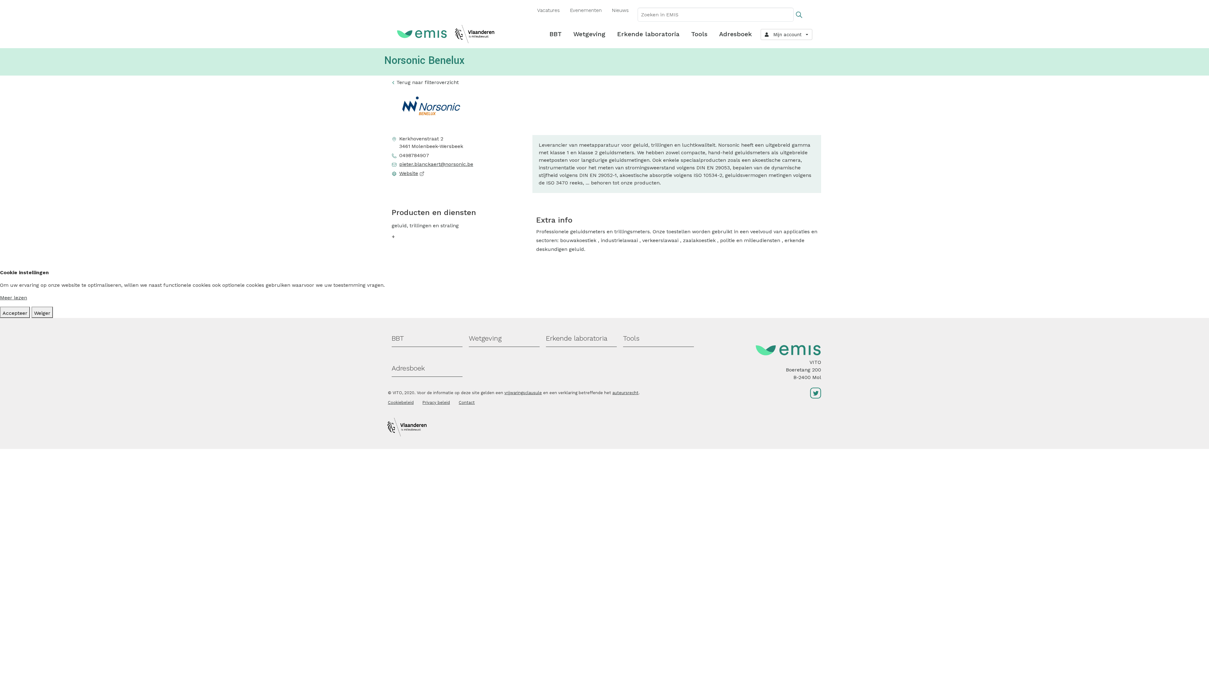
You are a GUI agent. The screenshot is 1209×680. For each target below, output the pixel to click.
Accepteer (15, 313)
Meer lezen (13, 298)
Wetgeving (589, 34)
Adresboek (735, 34)
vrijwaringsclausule (523, 392)
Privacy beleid (436, 402)
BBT (555, 34)
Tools (699, 34)
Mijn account (786, 34)
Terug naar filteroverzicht (427, 82)
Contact (467, 402)
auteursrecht (625, 392)
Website (408, 173)
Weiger (42, 313)
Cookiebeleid (401, 402)
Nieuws (620, 10)
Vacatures (548, 10)
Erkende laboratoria (648, 34)
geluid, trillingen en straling (425, 226)
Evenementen (586, 10)
